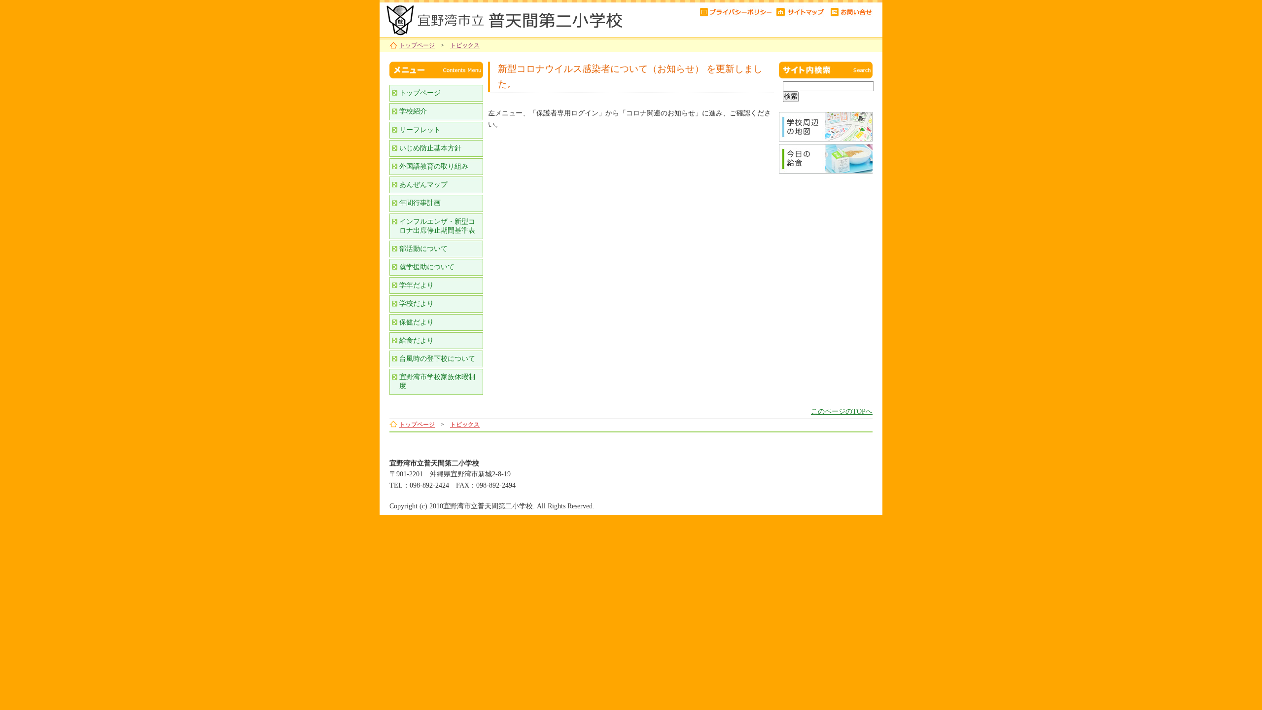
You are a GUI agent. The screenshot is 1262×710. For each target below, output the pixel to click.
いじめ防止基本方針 (430, 148)
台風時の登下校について (437, 358)
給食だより (416, 340)
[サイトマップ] (801, 11)
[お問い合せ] (852, 11)
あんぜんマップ (423, 184)
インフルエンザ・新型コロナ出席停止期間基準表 (437, 226)
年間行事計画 (420, 203)
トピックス (465, 45)
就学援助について (427, 267)
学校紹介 (413, 111)
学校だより (416, 303)
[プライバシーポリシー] (735, 11)
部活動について (423, 248)
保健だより (416, 322)
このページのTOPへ (842, 411)
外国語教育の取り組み (433, 166)
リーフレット (420, 130)
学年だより (416, 285)
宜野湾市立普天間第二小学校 (503, 18)
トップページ (417, 45)
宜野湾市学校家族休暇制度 (437, 381)
